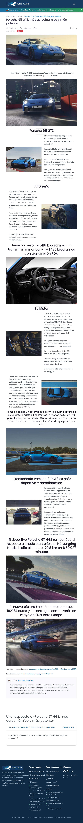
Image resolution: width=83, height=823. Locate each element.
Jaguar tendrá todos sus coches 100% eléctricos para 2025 (40, 722)
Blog (14, 17)
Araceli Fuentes (26, 680)
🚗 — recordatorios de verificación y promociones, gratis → (40, 10)
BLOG (20, 17)
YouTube (49, 674)
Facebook (25, 674)
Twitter (32, 674)
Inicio (8, 17)
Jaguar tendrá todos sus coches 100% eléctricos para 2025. (52, 669)
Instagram (40, 674)
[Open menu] (74, 4)
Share (74, 28)
